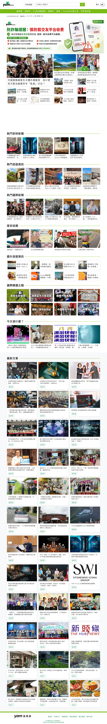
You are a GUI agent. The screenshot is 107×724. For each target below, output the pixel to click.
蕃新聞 (19, 11)
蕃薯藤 (8, 4)
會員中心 (57, 717)
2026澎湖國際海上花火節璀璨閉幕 (83, 526)
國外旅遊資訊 (15, 256)
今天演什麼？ (15, 321)
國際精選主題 (15, 285)
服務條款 (65, 717)
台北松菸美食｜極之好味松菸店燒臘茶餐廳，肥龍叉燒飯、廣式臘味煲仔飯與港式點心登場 (84, 701)
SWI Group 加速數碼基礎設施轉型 (83, 583)
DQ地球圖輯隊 (39, 11)
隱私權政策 (73, 717)
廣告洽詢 (90, 717)
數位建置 (82, 717)
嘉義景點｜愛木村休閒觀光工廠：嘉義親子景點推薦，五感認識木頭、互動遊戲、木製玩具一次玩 (53, 701)
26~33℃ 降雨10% (35, 16)
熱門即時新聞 (15, 133)
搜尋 (58, 11)
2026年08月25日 (13, 16)
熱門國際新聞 (15, 195)
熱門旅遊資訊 (15, 164)
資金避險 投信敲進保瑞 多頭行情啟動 (83, 410)
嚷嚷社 (51, 11)
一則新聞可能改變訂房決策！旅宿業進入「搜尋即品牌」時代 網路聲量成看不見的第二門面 (21, 412)
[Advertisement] (53, 118)
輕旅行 (28, 11)
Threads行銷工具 (70, 11)
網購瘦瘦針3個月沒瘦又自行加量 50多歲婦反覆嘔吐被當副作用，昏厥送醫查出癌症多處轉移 (21, 470)
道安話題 (12, 225)
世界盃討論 (86, 11)
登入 (97, 4)
